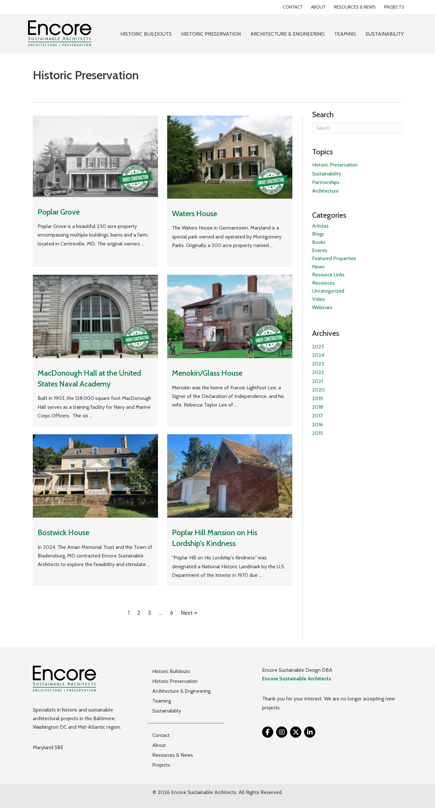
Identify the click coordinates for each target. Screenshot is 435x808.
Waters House (194, 213)
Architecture (325, 191)
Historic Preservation (335, 165)
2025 (318, 347)
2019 (317, 398)
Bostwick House (63, 532)
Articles (320, 226)
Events (319, 250)
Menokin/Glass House (207, 373)
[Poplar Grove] (95, 155)
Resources (323, 283)
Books (318, 242)
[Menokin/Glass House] (229, 316)
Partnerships (325, 182)
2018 (317, 407)
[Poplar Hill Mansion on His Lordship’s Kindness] (229, 475)
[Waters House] (229, 156)
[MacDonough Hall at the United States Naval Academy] (95, 316)
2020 (318, 390)
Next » (189, 612)
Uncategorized (328, 291)
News (318, 267)
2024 (318, 355)
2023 (318, 364)
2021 (317, 381)
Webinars (322, 307)
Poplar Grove (59, 211)
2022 (318, 372)
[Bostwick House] (95, 475)
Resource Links (328, 275)
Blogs (318, 234)
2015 (317, 433)
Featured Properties (334, 258)
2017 (317, 416)
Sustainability (326, 174)
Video (318, 299)
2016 (317, 425)
